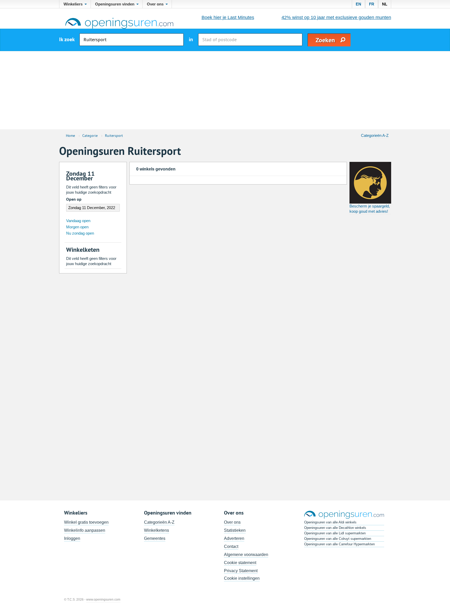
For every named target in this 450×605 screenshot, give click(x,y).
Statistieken (235, 530)
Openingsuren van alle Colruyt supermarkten (337, 539)
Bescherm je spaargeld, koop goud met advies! (369, 208)
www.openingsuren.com (103, 599)
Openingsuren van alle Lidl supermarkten (335, 533)
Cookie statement (240, 562)
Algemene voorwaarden (246, 554)
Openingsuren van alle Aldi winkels (330, 522)
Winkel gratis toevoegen (86, 522)
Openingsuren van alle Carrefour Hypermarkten (339, 544)
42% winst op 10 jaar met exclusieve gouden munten (336, 17)
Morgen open (77, 227)
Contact (231, 546)
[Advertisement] (225, 90)
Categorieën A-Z (375, 135)
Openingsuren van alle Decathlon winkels (335, 528)
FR (371, 4)
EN (358, 4)
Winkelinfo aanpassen (84, 530)
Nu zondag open (80, 233)
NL (384, 4)
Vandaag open (78, 220)
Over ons (232, 522)
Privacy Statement (241, 571)
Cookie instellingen (242, 578)
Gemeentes (154, 538)
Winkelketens (156, 530)
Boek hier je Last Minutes (228, 17)
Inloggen (72, 538)
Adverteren (234, 538)
